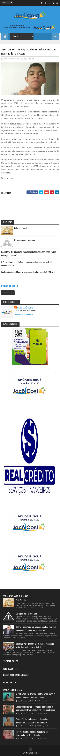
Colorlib (34, 752)
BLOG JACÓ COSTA (25, 307)
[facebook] (41, 3)
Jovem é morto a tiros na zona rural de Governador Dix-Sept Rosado (32, 733)
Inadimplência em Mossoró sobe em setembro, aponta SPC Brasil (28, 272)
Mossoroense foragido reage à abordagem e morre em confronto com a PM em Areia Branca (35, 708)
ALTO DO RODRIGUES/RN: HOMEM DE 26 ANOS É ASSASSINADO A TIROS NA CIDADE (35, 696)
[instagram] (45, 3)
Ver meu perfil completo (23, 314)
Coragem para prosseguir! (25, 239)
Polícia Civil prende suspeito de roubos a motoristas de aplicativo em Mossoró (33, 720)
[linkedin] (49, 3)
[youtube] (57, 3)
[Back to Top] (30, 749)
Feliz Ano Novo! (20, 228)
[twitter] (53, 3)
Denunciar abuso (9, 285)
